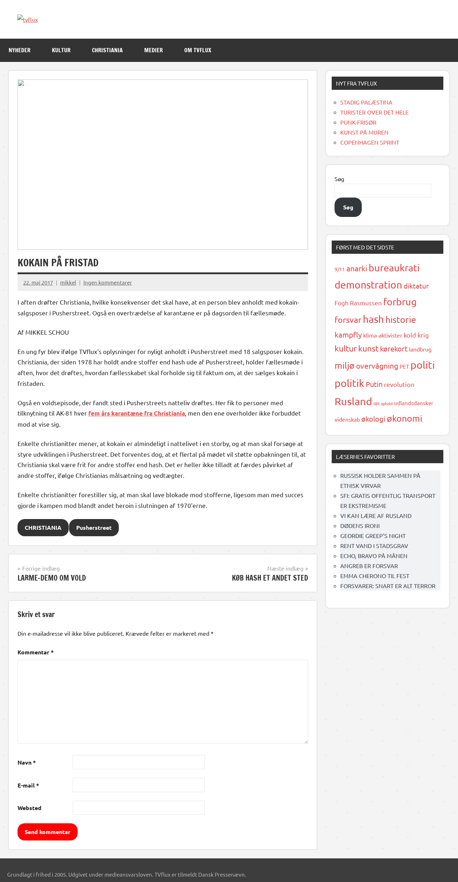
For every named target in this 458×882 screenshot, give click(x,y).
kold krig (416, 335)
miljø (345, 365)
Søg (339, 178)
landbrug (420, 349)
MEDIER (153, 50)
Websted (30, 807)
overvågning (377, 365)
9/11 (340, 269)
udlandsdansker (413, 402)
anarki (356, 268)
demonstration (368, 285)
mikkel (68, 282)
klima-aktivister (382, 335)
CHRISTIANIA (107, 50)
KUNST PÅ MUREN (364, 132)
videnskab (347, 419)
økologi (373, 418)
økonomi (404, 418)
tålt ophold (383, 403)
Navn (27, 762)
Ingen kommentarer (107, 282)
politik (349, 383)
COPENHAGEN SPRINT (369, 142)
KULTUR (61, 50)
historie (400, 319)
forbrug (400, 301)
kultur (346, 348)
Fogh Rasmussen (358, 302)
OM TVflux (197, 50)
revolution (399, 384)
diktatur (416, 285)
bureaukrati (394, 267)
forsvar (348, 319)
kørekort (394, 348)
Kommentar (36, 652)
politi (422, 365)
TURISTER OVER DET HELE (374, 112)
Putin (374, 383)
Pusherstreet (94, 527)
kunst (368, 348)
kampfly (348, 334)
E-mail (28, 785)
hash (373, 319)
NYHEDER (19, 50)
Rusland (353, 401)
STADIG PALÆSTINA (366, 102)
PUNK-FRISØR (358, 122)
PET (404, 366)
